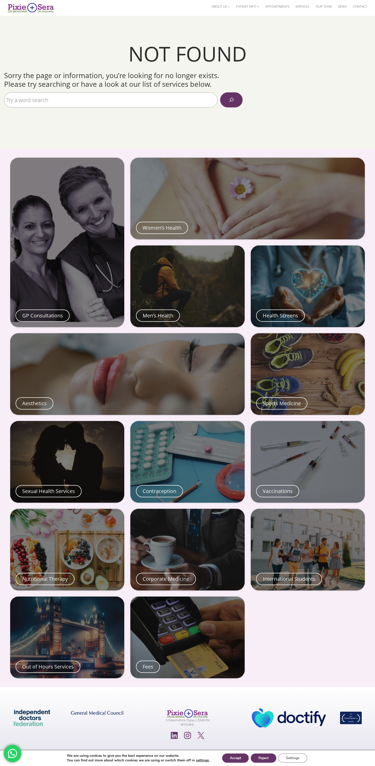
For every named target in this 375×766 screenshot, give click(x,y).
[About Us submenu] (229, 7)
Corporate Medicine (166, 579)
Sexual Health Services (48, 491)
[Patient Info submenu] (258, 7)
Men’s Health (158, 315)
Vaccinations (278, 491)
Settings (292, 758)
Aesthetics (34, 403)
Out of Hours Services (48, 667)
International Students (289, 579)
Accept (235, 758)
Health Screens (280, 315)
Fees (148, 667)
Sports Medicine (282, 403)
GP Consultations (42, 315)
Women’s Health (162, 228)
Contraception (159, 491)
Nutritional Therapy (45, 579)
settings (202, 760)
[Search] (231, 99)
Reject (263, 758)
